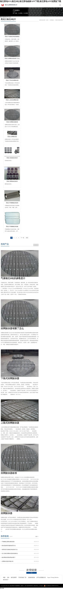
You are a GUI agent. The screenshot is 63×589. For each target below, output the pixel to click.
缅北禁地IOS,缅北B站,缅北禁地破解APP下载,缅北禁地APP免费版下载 (30, 1)
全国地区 (52, 20)
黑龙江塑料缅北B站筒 (12, 181)
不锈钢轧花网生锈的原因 (8, 541)
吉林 (8, 577)
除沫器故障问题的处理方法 (9, 545)
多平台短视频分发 (41, 577)
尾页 (27, 237)
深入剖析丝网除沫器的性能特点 (10, 553)
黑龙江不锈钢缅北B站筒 (12, 202)
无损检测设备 (31, 577)
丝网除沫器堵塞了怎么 (12, 328)
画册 (4, 577)
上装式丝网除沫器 (10, 423)
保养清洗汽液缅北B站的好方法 (9, 549)
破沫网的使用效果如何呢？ (9, 557)
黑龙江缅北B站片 (8, 19)
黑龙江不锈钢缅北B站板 (12, 226)
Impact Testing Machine (52, 577)
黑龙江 (56, 20)
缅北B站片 (5, 579)
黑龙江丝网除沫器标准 (12, 122)
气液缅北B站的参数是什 (13, 278)
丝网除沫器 (6, 513)
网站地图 (2, 588)
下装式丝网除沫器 (10, 378)
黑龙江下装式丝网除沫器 (12, 80)
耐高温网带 (14, 577)
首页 (47, 20)
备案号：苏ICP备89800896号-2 (27, 585)
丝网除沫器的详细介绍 (7, 561)
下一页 (22, 237)
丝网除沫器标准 (9, 473)
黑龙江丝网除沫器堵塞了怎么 (12, 58)
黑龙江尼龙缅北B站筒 (12, 158)
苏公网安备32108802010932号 (52, 585)
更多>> (37, 536)
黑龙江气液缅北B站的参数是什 (12, 37)
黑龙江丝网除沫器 (12, 136)
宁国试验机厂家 (22, 577)
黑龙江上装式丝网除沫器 (12, 100)
